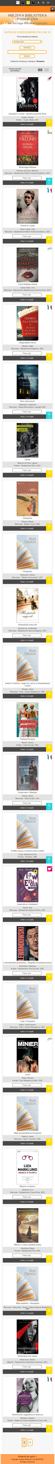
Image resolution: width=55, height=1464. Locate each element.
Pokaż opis (27, 178)
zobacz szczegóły (27, 124)
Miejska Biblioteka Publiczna (27, 17)
